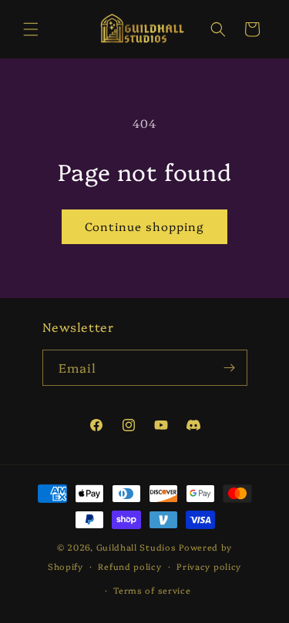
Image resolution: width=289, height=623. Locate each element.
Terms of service (151, 590)
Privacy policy (208, 566)
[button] (31, 29)
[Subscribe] (230, 368)
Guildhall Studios (136, 547)
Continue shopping (144, 226)
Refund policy (129, 566)
